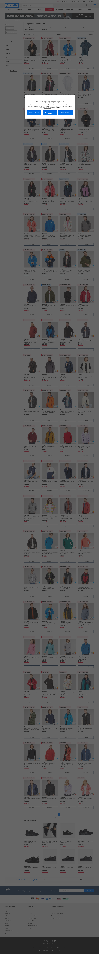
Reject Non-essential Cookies (50, 112)
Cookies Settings (65, 112)
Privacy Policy (47, 107)
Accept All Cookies (34, 112)
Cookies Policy (56, 107)
